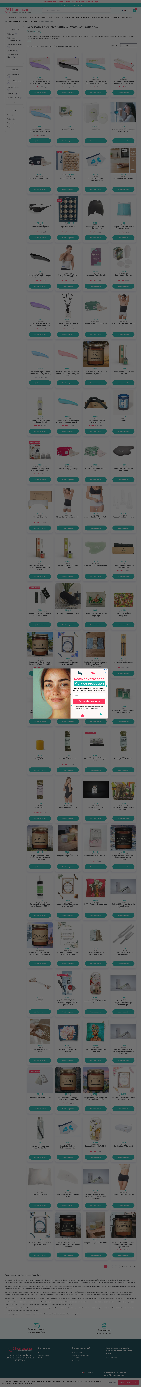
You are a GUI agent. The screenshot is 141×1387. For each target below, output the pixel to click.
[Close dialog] (105, 671)
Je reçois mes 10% (89, 701)
